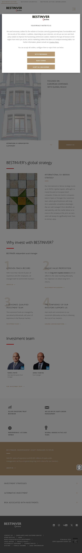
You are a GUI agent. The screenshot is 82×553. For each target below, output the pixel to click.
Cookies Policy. (54, 42)
